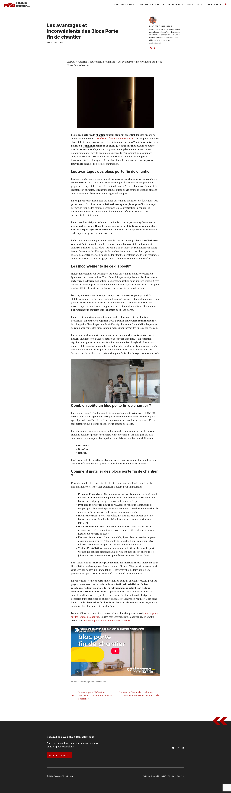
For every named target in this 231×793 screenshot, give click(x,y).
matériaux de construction (92, 497)
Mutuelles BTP (194, 5)
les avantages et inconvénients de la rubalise (107, 620)
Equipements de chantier (151, 5)
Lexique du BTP (213, 5)
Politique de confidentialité (154, 776)
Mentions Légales (176, 776)
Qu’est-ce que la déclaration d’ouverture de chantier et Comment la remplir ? (95, 695)
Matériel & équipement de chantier (96, 61)
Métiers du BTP (175, 5)
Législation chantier (123, 5)
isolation (88, 145)
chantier (100, 135)
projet (148, 602)
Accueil (71, 61)
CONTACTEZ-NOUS (59, 755)
